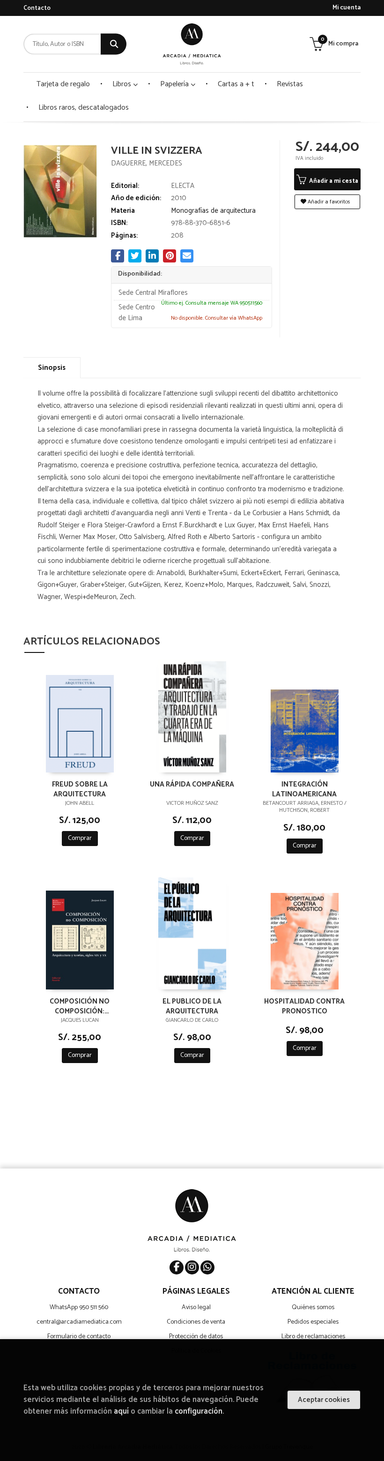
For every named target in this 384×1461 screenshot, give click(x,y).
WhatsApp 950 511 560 (79, 1307)
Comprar (80, 838)
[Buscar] (113, 44)
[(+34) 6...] (207, 1267)
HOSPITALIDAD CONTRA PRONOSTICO (304, 1005)
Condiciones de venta (196, 1322)
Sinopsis (52, 368)
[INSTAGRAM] (192, 1267)
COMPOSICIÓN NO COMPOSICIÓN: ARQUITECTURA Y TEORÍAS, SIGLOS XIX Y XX (79, 1005)
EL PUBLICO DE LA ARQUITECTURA (192, 1005)
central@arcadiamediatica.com (79, 1322)
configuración (198, 1411)
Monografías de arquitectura (213, 211)
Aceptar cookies (324, 1400)
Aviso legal (196, 1307)
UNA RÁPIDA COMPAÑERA (192, 784)
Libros (122, 84)
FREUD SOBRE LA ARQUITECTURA (80, 788)
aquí (121, 1411)
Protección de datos (196, 1336)
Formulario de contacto (79, 1336)
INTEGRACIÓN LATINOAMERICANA (304, 788)
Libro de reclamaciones (313, 1336)
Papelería (175, 84)
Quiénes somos (313, 1307)
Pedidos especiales (313, 1322)
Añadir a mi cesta (333, 181)
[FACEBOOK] (177, 1267)
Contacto (37, 8)
